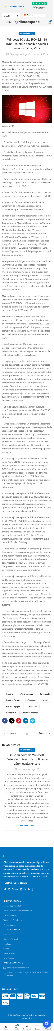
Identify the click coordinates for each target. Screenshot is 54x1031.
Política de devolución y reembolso (17, 910)
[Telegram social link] (32, 721)
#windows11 (11, 712)
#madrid (9, 694)
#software (31, 700)
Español (29, 15)
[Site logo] (27, 22)
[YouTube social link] (17, 889)
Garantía (6, 948)
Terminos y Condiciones (13, 920)
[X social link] (12, 721)
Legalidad (7, 944)
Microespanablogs (18, 54)
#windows (33, 706)
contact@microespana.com (18, 967)
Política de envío (10, 915)
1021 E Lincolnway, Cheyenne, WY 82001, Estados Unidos (27, 973)
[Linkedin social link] (25, 721)
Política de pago (9, 925)
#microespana (26, 694)
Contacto (7, 934)
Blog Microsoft (9, 958)
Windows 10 (8, 69)
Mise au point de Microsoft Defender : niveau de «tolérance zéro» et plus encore (27, 759)
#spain (46, 700)
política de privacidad (12, 906)
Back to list (27, 733)
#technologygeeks (13, 706)
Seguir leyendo (27, 825)
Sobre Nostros (9, 953)
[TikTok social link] (32, 889)
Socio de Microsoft (11, 939)
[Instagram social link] (13, 889)
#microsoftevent (13, 700)
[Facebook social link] (5, 721)
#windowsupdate (30, 712)
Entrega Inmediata (14, 6)
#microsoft (45, 694)
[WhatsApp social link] (29, 889)
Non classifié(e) (27, 34)
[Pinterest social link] (18, 721)
